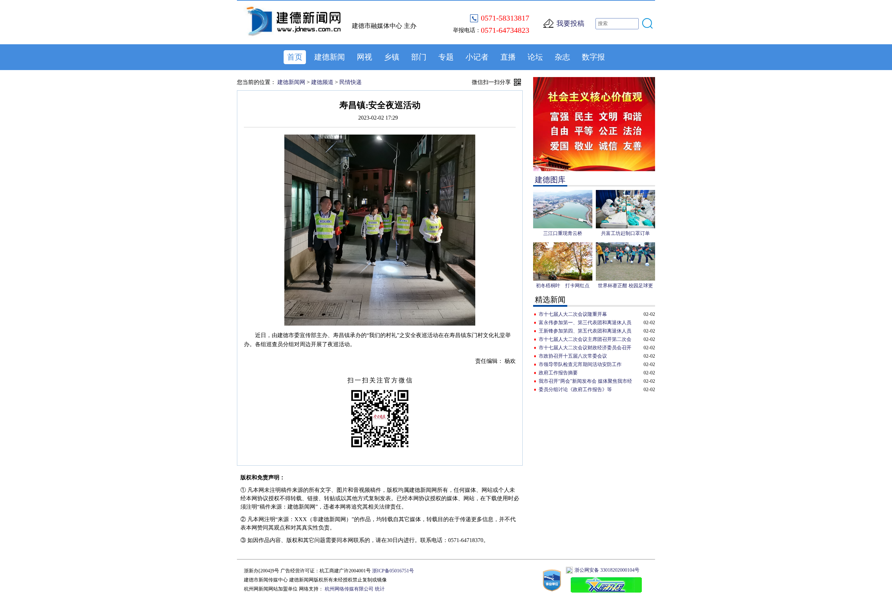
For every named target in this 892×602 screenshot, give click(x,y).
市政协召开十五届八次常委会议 (573, 356)
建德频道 (322, 82)
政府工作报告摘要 (558, 372)
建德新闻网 (291, 82)
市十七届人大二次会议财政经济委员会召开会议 (585, 348)
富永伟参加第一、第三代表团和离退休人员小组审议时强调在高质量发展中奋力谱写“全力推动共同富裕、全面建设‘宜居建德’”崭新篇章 (586, 323)
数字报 (593, 57)
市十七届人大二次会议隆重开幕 (573, 314)
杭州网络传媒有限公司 (349, 589)
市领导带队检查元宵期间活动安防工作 (580, 364)
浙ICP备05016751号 (393, 570)
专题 (446, 57)
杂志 (562, 57)
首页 (294, 57)
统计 (380, 589)
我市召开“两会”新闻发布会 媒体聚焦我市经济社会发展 (585, 382)
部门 (418, 57)
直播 (508, 57)
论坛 (535, 57)
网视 (364, 57)
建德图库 (550, 179)
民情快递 (350, 82)
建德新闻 (329, 57)
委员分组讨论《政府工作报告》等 (575, 389)
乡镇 (391, 57)
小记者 (477, 57)
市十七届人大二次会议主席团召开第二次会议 (585, 340)
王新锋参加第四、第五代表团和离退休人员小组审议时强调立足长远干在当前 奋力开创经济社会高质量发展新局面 (586, 331)
